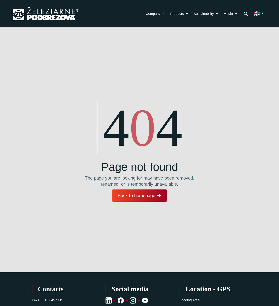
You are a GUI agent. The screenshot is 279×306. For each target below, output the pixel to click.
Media (228, 14)
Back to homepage (136, 195)
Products (177, 14)
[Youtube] (145, 300)
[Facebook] (121, 300)
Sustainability (204, 14)
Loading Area (190, 300)
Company (153, 14)
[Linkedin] (109, 300)
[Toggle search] (246, 13)
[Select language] (259, 14)
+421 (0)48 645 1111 (47, 300)
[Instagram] (133, 300)
